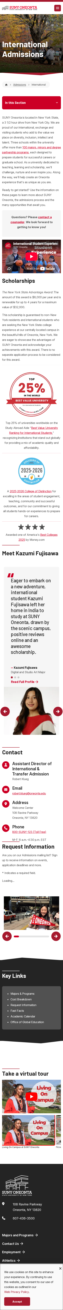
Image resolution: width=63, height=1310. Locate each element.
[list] (31, 1132)
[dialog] (31, 1287)
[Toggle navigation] (57, 8)
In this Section (15, 103)
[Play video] (31, 1096)
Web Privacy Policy (16, 1292)
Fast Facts (17, 1010)
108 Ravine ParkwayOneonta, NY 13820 (27, 1207)
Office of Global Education (27, 1022)
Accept (17, 1301)
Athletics (9, 1260)
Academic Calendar (22, 1016)
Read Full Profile (23, 682)
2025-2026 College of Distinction (31, 491)
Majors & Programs (22, 993)
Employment (11, 1252)
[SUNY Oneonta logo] (19, 8)
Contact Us (11, 1244)
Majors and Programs (18, 1235)
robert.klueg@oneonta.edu (29, 793)
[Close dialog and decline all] (60, 1266)
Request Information (23, 1005)
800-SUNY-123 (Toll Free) (29, 832)
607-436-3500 (24, 1218)
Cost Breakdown (21, 999)
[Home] (6, 84)
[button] (5, 711)
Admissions (19, 84)
